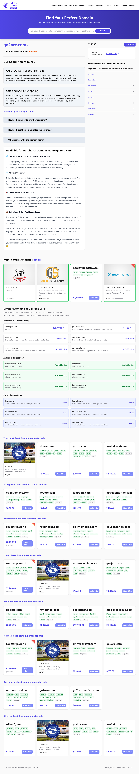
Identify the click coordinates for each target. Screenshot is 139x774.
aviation (63, 451)
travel (56, 451)
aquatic (124, 500)
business (9, 731)
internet (89, 272)
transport (43, 451)
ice (90, 731)
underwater (116, 500)
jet (59, 617)
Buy (65, 365)
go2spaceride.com (118, 526)
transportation (78, 500)
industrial (17, 731)
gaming (17, 497)
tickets (82, 617)
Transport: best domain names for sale (24, 438)
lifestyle (76, 534)
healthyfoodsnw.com (86, 268)
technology (123, 728)
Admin (130, 768)
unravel (76, 654)
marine (86, 500)
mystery (24, 497)
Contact (90, 5)
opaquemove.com (17, 492)
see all (37, 259)
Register (132, 5)
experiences (94, 534)
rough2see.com (50, 526)
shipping (109, 497)
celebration (77, 697)
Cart (117, 5)
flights (109, 614)
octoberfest (77, 700)
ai (131, 731)
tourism (24, 534)
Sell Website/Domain (77, 5)
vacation (23, 531)
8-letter (84, 502)
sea (124, 497)
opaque (29, 500)
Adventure (92, 86)
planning (9, 500)
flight (127, 451)
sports (75, 617)
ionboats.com (82, 492)
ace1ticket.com (83, 609)
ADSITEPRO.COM (11, 288)
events (88, 617)
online (75, 272)
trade (114, 451)
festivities (90, 697)
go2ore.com (14, 45)
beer (84, 697)
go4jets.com (114, 563)
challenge (52, 534)
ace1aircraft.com (117, 446)
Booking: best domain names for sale (23, 601)
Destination (92, 109)
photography (84, 534)
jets (126, 570)
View (65, 328)
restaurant (77, 731)
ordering (91, 570)
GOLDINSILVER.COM (46, 288)
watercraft (77, 502)
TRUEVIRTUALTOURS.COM (115, 288)
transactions (77, 570)
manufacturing (26, 731)
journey (88, 453)
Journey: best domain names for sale (23, 635)
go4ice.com (80, 724)
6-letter (85, 456)
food (91, 275)
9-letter (16, 537)
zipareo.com (47, 446)
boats (92, 500)
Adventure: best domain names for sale (24, 518)
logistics (48, 453)
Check (64, 402)
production (24, 728)
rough (42, 531)
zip (54, 453)
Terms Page (121, 768)
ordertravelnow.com (86, 563)
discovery (43, 537)
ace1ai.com (113, 724)
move (23, 500)
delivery (85, 275)
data (127, 731)
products (82, 272)
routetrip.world (16, 526)
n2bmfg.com (14, 724)
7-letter (59, 453)
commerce (10, 728)
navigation (84, 451)
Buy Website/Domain (59, 5)
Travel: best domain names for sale (22, 555)
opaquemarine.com (119, 492)
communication (111, 731)
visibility (59, 534)
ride (124, 534)
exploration (10, 534)
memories (77, 537)
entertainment (111, 531)
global (8, 531)
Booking (91, 97)
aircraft (121, 453)
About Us (99, 5)
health (96, 272)
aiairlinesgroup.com (119, 609)
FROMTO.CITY (10, 466)
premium (9, 537)
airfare (42, 617)
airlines (116, 617)
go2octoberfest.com (86, 690)
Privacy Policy (109, 768)
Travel (90, 91)
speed (42, 453)
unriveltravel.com (84, 644)
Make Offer (130, 44)
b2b (8, 734)
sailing (91, 497)
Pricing (108, 5)
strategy (16, 500)
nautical (84, 497)
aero (115, 453)
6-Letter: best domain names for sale (23, 716)
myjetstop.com (49, 609)
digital (88, 568)
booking (81, 453)
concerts (94, 617)
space (129, 534)
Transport (91, 74)
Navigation (92, 80)
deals (85, 570)
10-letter (76, 620)
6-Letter (91, 114)
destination (77, 456)
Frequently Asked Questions (18, 111)
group (129, 617)
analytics (121, 731)
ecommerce (77, 275)
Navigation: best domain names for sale (25, 484)
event (81, 694)
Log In (124, 5)
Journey (91, 103)
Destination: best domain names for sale (25, 682)
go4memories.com (85, 526)
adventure (93, 451)
